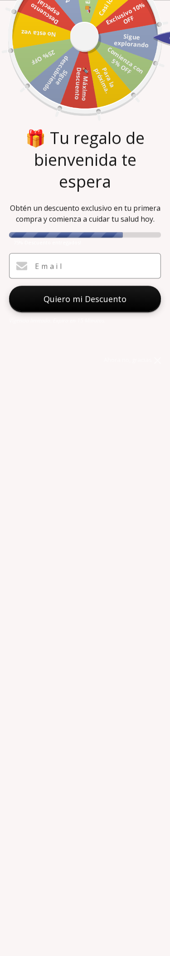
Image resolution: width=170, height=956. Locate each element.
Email (49, 266)
